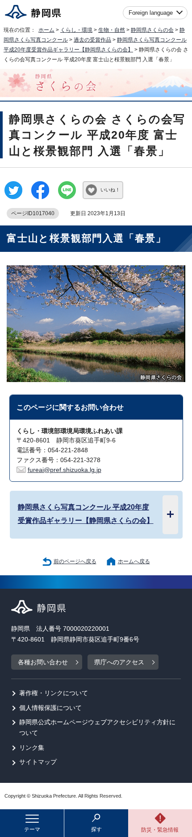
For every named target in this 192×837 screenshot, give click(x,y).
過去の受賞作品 (92, 40)
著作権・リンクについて (53, 693)
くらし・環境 (76, 30)
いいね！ (110, 189)
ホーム (46, 30)
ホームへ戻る (134, 561)
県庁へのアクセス (119, 662)
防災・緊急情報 (160, 830)
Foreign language (151, 12)
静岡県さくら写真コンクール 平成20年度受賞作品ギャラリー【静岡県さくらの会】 (86, 513)
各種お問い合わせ (43, 662)
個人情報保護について (50, 708)
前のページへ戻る (75, 561)
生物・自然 (111, 30)
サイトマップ (38, 762)
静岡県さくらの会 (152, 30)
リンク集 (31, 747)
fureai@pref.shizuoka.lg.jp (64, 470)
